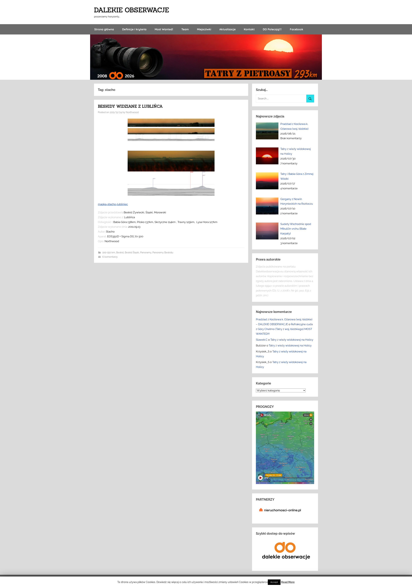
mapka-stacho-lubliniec (113, 204)
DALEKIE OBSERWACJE (131, 10)
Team (185, 29)
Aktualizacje (227, 29)
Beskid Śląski (132, 252)
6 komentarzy (110, 256)
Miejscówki (204, 29)
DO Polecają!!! (272, 29)
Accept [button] (274, 582)
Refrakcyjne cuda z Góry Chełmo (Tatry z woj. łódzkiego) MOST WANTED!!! (284, 329)
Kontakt (249, 29)
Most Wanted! (164, 29)
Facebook (296, 29)
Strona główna (104, 29)
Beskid (120, 252)
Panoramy (145, 252)
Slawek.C (261, 339)
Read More (288, 582)
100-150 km (108, 252)
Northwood (132, 112)
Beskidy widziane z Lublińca (130, 106)
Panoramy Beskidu (162, 252)
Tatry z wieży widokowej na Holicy (291, 339)
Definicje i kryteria (134, 29)
